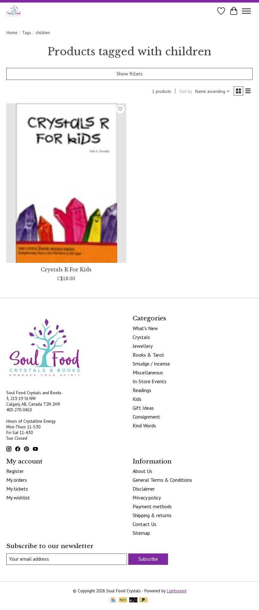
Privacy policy (147, 497)
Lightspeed (176, 591)
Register (15, 471)
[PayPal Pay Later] (143, 600)
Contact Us (144, 524)
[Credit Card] (113, 600)
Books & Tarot (148, 355)
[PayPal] (123, 600)
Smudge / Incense (151, 363)
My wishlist (18, 497)
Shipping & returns (152, 515)
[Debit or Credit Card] (133, 600)
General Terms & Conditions (162, 480)
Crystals (141, 337)
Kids (137, 399)
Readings (142, 390)
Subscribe (148, 559)
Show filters (129, 73)
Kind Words (144, 425)
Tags (26, 32)
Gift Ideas (143, 408)
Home (11, 32)
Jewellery (143, 346)
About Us (142, 471)
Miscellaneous (148, 372)
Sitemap (141, 533)
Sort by (185, 91)
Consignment (146, 417)
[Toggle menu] (246, 11)
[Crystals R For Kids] (66, 183)
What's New (145, 328)
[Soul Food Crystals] (13, 10)
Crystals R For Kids (66, 269)
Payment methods (152, 506)
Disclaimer (144, 489)
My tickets (17, 489)
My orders (16, 480)
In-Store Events (149, 381)
